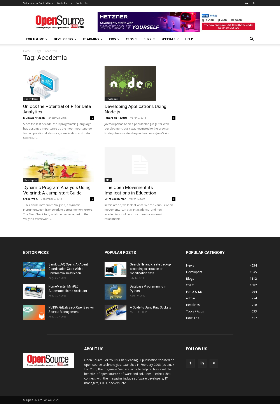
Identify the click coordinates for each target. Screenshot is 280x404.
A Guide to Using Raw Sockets (150, 307)
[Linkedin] (246, 3)
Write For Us (64, 3)
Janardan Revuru (116, 117)
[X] (253, 3)
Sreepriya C (30, 198)
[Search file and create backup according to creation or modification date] (115, 269)
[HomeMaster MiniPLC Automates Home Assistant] (34, 291)
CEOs (130, 39)
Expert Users (31, 99)
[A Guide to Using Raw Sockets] (115, 312)
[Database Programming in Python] (115, 292)
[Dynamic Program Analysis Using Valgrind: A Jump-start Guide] (58, 164)
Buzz (148, 39)
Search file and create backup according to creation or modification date (150, 269)
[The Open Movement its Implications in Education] (140, 164)
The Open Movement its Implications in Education (130, 190)
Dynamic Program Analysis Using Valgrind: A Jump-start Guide (57, 190)
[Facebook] (239, 3)
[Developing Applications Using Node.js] (140, 83)
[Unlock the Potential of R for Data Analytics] (58, 83)
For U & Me (35, 39)
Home (27, 51)
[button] (251, 39)
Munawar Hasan (34, 117)
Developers (63, 39)
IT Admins (91, 39)
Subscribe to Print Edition (38, 3)
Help (189, 39)
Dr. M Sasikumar (115, 198)
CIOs (112, 39)
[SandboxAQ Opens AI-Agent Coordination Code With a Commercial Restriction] (34, 269)
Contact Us (82, 3)
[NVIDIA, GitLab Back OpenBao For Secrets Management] (34, 312)
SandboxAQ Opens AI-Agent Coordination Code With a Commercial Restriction (68, 269)
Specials (168, 39)
